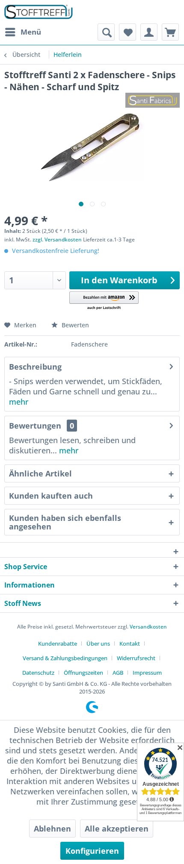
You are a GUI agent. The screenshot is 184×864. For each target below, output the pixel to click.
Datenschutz (38, 672)
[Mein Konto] (148, 32)
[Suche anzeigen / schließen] (106, 32)
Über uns (98, 643)
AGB (118, 672)
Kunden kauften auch (51, 496)
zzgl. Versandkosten (57, 239)
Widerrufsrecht (136, 658)
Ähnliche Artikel (40, 473)
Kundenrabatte (57, 643)
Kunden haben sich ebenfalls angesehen (65, 522)
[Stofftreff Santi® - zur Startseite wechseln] (38, 11)
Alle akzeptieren (116, 828)
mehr (19, 402)
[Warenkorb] (170, 32)
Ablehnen (52, 828)
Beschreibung (35, 366)
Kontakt (129, 643)
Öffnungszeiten (83, 672)
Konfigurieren (92, 851)
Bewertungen (35, 425)
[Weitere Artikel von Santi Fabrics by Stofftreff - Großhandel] (152, 100)
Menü (31, 32)
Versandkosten (148, 626)
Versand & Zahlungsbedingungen (65, 658)
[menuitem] (22, 32)
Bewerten (74, 325)
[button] (104, 301)
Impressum (147, 672)
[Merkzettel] (127, 32)
